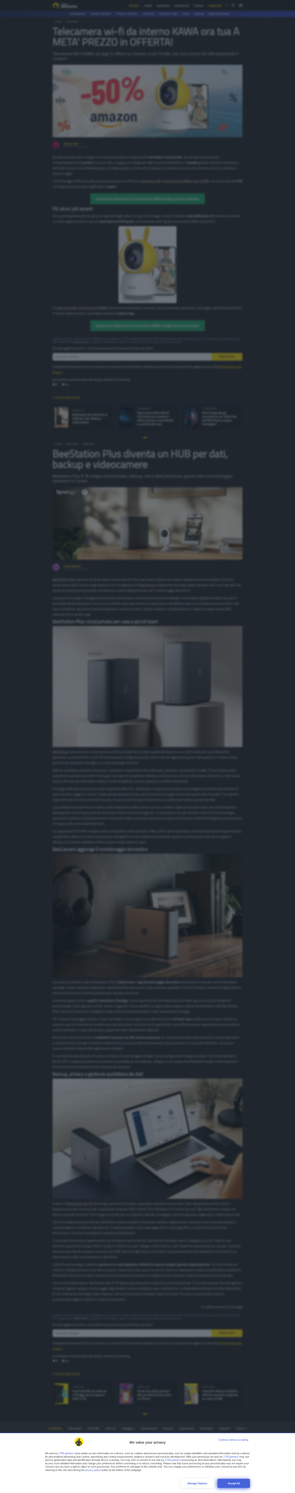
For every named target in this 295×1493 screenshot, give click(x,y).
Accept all (234, 1483)
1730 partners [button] (66, 1453)
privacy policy (93, 1470)
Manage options (197, 1483)
